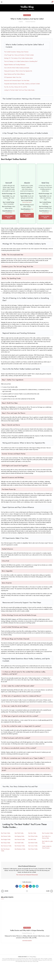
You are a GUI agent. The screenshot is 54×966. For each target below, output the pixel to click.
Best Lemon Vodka (32, 846)
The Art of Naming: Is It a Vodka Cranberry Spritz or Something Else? (20, 61)
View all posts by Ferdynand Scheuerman (27, 875)
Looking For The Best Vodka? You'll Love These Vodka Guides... (20, 90)
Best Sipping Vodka (19, 836)
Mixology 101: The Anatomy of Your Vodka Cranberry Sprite (18, 58)
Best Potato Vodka (5, 833)
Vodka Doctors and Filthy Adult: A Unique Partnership (27, 930)
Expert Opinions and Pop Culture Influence (14, 74)
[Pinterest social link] (27, 886)
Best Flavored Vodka (20, 839)
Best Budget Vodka (5, 839)
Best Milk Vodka (32, 839)
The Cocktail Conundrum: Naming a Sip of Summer (16, 52)
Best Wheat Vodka (32, 836)
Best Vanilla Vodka (19, 843)
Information (31, 9)
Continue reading (27, 940)
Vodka (25, 9)
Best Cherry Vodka (32, 849)
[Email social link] (23, 886)
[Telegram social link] (37, 886)
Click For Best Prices (9, 217)
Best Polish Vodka (19, 833)
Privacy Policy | (33, 956)
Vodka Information (26, 882)
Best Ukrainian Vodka (20, 846)
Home (21, 9)
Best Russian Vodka (5, 836)
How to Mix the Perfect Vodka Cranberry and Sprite (16, 68)
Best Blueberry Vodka (20, 849)
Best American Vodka (6, 846)
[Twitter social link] (20, 886)
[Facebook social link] (16, 886)
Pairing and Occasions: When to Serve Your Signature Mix (18, 71)
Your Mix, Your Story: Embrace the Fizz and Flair (15, 87)
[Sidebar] (2, 291)
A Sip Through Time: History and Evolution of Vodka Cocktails (19, 55)
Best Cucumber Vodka (47, 833)
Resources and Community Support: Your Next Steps (16, 80)
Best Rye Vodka (32, 833)
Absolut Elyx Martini (27, 202)
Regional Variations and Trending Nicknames (14, 64)
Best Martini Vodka (32, 843)
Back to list (27, 891)
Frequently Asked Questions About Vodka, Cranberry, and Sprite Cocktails (22, 84)
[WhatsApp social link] (33, 886)
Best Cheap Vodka (5, 843)
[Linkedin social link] (30, 886)
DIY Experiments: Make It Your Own (12, 77)
